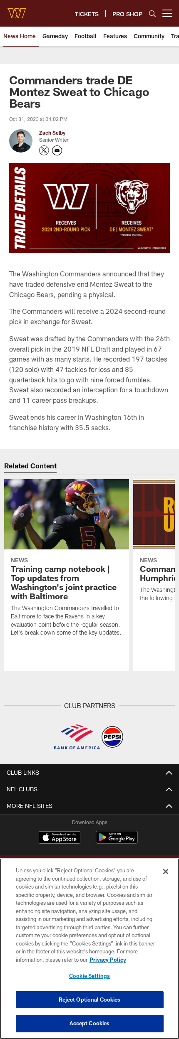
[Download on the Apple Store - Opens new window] (59, 838)
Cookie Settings (89, 976)
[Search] (152, 13)
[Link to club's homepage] (17, 10)
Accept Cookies (90, 1023)
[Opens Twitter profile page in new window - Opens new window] (44, 150)
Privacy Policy (108, 959)
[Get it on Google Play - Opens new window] (117, 841)
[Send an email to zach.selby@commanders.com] (57, 150)
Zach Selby (52, 132)
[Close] (166, 871)
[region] (89, 948)
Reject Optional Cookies (90, 999)
